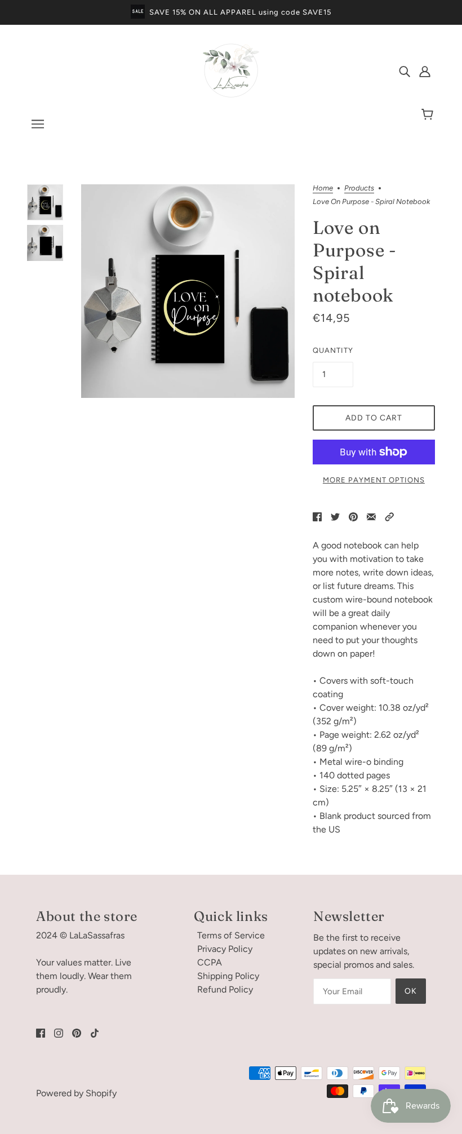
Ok (411, 991)
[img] (404, 71)
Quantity (333, 350)
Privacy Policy (224, 948)
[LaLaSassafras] (231, 95)
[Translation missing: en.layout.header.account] (425, 71)
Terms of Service (231, 935)
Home (323, 188)
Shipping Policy (228, 976)
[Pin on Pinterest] (353, 516)
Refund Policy (225, 989)
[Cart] (429, 115)
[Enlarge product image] (188, 291)
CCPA (209, 962)
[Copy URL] (389, 516)
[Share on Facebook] (317, 516)
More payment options (374, 480)
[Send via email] (371, 516)
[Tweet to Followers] (335, 516)
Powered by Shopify (76, 1093)
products (359, 188)
